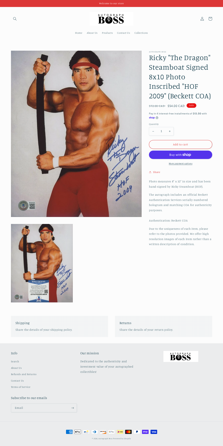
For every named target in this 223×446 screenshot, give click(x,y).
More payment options (181, 163)
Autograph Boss (105, 438)
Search (15, 361)
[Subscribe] (72, 408)
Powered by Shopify (122, 438)
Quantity (154, 124)
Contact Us (17, 380)
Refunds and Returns (24, 374)
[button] (15, 19)
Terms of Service (20, 386)
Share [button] (156, 172)
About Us (16, 367)
